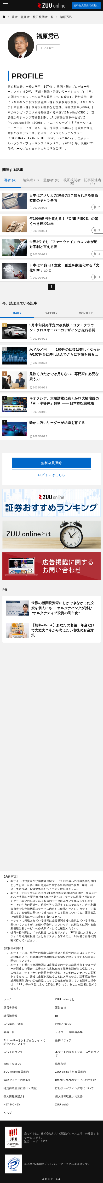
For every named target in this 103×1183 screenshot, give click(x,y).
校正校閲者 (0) (72, 181)
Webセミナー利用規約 (17, 1079)
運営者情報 (10, 1007)
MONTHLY (86, 313)
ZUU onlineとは (65, 999)
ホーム (8, 999)
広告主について (13, 1051)
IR (56, 1015)
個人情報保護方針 (15, 1096)
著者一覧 (9, 1032)
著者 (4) (10, 180)
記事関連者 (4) (93, 181)
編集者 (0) (31, 180)
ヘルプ (8, 1112)
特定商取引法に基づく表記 (20, 1088)
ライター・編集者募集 (69, 1032)
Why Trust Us (12, 1063)
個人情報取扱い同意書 (69, 1096)
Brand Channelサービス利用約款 (75, 1079)
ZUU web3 (62, 1104)
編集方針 (60, 1063)
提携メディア (63, 1040)
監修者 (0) (51, 180)
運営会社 (60, 1007)
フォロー (49, 47)
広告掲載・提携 (13, 1023)
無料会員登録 (51, 463)
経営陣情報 (10, 1015)
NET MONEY (12, 1104)
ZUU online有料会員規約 (70, 1071)
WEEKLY (51, 313)
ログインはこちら (51, 475)
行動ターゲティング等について (74, 1088)
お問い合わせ (63, 1023)
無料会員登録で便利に (86, 5)
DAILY (17, 313)
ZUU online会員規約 (16, 1071)
